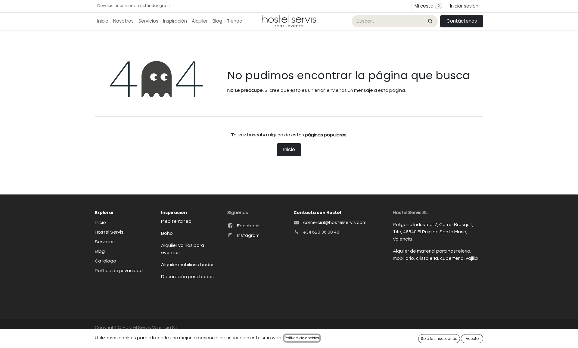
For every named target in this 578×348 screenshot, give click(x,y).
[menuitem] (103, 21)
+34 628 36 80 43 (321, 232)
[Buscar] (430, 21)
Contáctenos (461, 21)
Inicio (289, 149)
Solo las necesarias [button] (439, 338)
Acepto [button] (472, 338)
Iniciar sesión (464, 6)
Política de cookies (302, 337)
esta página (391, 90)
